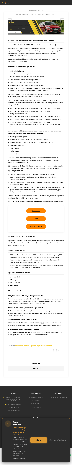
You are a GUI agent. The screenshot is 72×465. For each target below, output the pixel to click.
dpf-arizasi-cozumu (22, 346)
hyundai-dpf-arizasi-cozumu (41, 346)
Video (36, 219)
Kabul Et (38, 440)
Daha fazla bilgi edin (60, 440)
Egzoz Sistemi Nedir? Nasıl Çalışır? (62, 20)
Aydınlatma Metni (35, 407)
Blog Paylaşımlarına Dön (36, 10)
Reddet (50, 440)
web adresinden (42, 202)
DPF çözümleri (15, 277)
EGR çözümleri (15, 283)
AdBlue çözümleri (16, 280)
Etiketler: (11, 346)
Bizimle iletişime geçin (36, 397)
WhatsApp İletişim (36, 226)
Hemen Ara (36, 211)
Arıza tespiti (14, 286)
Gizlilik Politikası (36, 404)
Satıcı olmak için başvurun (59, 397)
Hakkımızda (36, 401)
